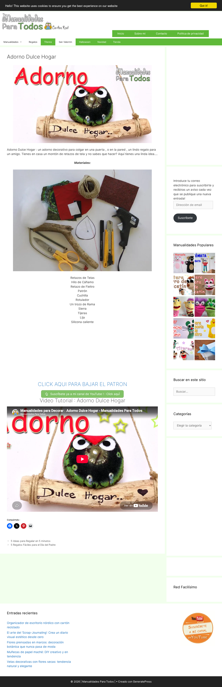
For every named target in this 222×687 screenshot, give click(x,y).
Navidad (101, 42)
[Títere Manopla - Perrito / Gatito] (183, 264)
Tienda (116, 42)
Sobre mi (140, 33)
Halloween (85, 42)
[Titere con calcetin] (205, 307)
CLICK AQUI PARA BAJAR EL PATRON (82, 384)
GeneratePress (142, 681)
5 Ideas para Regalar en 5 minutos (30, 540)
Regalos (33, 42)
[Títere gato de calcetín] (205, 285)
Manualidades (10, 42)
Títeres (48, 42)
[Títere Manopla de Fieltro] (205, 329)
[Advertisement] (82, 353)
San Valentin (65, 42)
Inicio (120, 33)
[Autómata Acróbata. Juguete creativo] (205, 264)
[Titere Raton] (183, 329)
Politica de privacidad (190, 33)
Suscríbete (185, 218)
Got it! (204, 5)
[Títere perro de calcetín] (183, 285)
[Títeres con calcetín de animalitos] (183, 351)
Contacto (161, 33)
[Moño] (205, 351)
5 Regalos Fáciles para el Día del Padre (33, 544)
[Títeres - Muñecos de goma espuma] (183, 307)
